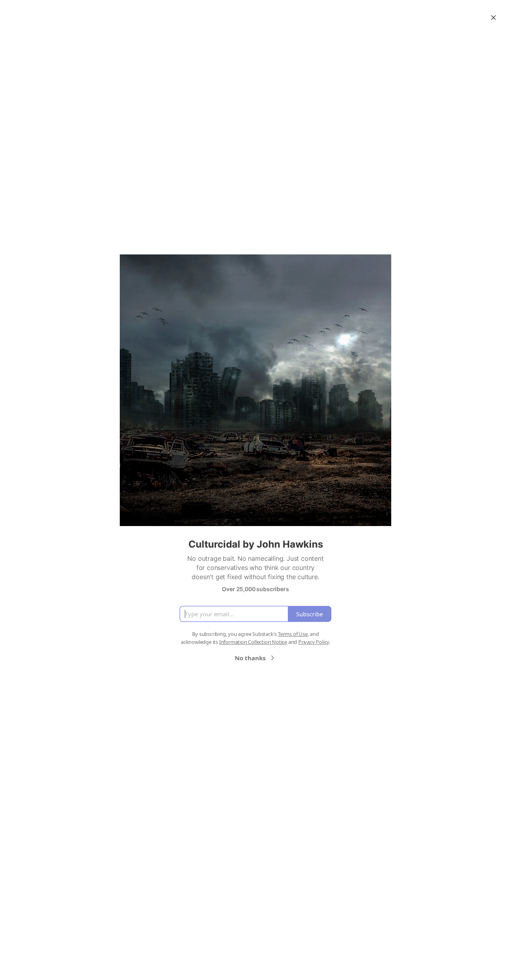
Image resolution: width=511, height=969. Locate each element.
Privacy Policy (313, 641)
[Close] (493, 18)
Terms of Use (293, 633)
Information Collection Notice (253, 641)
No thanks (250, 658)
